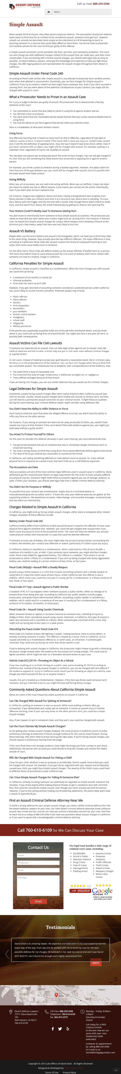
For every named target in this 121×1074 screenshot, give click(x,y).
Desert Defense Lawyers (26, 1011)
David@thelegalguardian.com (100, 1052)
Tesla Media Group (73, 1068)
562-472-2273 (61, 1017)
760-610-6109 (39, 830)
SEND (38, 901)
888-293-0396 (101, 3)
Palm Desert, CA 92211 (26, 1020)
